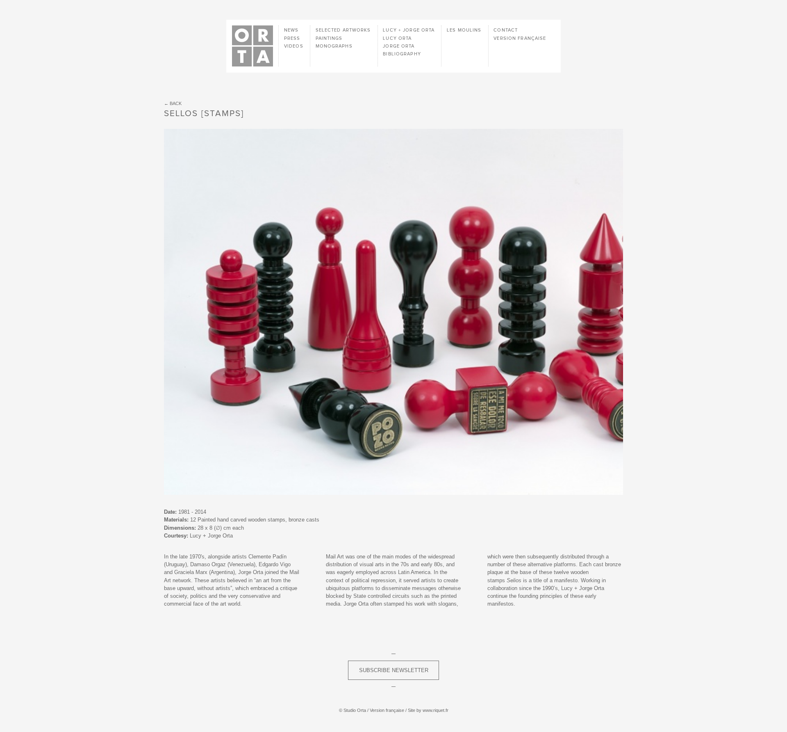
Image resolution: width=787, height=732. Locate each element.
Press (292, 38)
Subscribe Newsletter (393, 670)
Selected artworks (343, 30)
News (291, 30)
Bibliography (402, 54)
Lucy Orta (397, 38)
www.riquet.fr (435, 710)
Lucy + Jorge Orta (408, 30)
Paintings (329, 38)
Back (176, 103)
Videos (293, 46)
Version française (520, 38)
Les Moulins (464, 30)
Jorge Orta (398, 46)
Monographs (334, 46)
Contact (506, 30)
